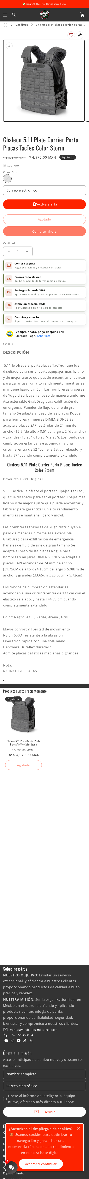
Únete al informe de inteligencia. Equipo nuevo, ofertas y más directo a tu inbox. (41, 1099)
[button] (4, 14)
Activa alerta (47, 204)
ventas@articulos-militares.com (34, 1030)
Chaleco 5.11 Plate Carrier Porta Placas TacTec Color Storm (23, 742)
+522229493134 (21, 1035)
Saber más (44, 336)
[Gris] (7, 178)
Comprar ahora (44, 231)
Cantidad (9, 243)
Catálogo (22, 24)
